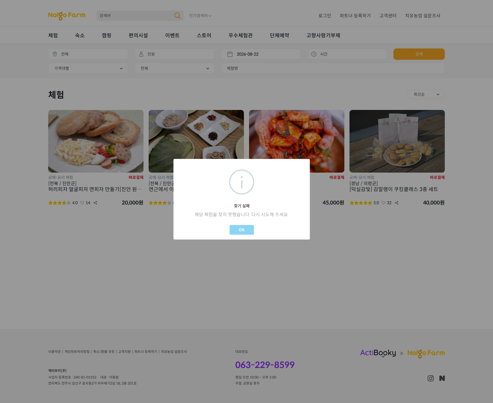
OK (242, 229)
